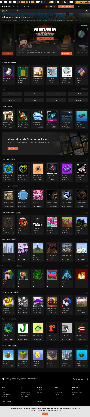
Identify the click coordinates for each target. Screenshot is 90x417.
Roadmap (39, 399)
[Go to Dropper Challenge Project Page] (52, 252)
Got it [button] (45, 413)
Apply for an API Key (24, 396)
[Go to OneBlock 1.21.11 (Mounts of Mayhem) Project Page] (23, 358)
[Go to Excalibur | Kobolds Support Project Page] (8, 225)
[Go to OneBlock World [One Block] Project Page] (81, 358)
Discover (8, 11)
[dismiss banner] (88, 2)
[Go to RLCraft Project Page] (81, 305)
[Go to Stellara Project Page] (52, 119)
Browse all (84, 89)
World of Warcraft (6, 394)
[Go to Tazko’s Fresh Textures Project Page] (37, 225)
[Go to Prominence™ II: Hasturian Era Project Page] (52, 305)
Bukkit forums (40, 401)
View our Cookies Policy (55, 410)
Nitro (73, 396)
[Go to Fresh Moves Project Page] (23, 278)
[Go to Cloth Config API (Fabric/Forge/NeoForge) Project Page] (37, 331)
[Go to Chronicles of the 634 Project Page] (52, 198)
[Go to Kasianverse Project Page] (37, 198)
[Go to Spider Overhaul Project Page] (81, 172)
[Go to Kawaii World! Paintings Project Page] (52, 225)
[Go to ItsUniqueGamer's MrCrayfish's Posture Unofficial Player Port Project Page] (37, 172)
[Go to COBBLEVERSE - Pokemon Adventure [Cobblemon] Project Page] (66, 305)
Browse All (15, 11)
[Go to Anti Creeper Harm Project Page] (23, 172)
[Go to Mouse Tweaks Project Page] (66, 331)
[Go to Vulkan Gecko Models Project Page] (23, 225)
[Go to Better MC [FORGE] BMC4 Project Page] (37, 305)
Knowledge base (58, 389)
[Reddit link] (87, 379)
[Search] (86, 11)
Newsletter (39, 396)
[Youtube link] (79, 379)
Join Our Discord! (41, 389)
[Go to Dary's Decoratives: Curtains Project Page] (23, 75)
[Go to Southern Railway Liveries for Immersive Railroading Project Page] (81, 225)
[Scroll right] (87, 160)
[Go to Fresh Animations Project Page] (8, 278)
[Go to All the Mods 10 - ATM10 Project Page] (8, 305)
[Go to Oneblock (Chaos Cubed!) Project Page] (8, 358)
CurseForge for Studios (77, 392)
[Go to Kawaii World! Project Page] (66, 225)
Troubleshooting (58, 392)
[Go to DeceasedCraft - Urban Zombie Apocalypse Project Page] (23, 305)
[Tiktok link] (76, 379)
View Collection (63, 53)
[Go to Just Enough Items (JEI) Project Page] (23, 331)
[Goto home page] (6, 6)
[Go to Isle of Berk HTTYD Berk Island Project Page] (52, 358)
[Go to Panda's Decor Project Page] (52, 75)
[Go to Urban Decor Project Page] (8, 75)
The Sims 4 (4, 396)
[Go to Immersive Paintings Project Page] (37, 75)
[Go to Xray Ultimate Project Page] (66, 278)
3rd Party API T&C (23, 399)
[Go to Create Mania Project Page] (23, 198)
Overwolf (74, 389)
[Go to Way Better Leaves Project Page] (8, 172)
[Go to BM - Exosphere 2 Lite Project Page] (66, 198)
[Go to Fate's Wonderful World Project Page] (8, 252)
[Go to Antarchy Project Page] (81, 119)
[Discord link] (82, 379)
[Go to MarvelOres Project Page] (66, 172)
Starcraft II (4, 399)
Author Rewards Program (25, 394)
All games (4, 389)
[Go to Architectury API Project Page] (52, 331)
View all (13, 159)
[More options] (87, 6)
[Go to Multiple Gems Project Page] (52, 172)
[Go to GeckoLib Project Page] (8, 331)
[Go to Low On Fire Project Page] (81, 278)
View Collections (13, 148)
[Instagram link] (74, 379)
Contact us (57, 394)
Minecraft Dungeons (6, 403)
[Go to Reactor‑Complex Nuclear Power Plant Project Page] (81, 252)
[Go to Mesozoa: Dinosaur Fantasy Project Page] (81, 198)
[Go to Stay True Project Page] (52, 278)
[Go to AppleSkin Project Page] (81, 331)
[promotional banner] (45, 2)
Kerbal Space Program (6, 401)
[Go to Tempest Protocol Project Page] (37, 119)
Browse (15, 6)
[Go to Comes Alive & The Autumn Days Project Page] (8, 198)
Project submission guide (25, 392)
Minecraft (4, 392)
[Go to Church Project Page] (37, 252)
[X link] (84, 379)
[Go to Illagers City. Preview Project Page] (66, 252)
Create (22, 6)
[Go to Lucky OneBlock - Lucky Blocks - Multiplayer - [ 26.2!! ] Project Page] (37, 358)
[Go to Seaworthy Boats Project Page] (66, 119)
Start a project (23, 389)
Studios (29, 6)
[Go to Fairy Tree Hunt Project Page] (23, 252)
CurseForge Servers (41, 403)
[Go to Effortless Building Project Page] (66, 75)
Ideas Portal (39, 392)
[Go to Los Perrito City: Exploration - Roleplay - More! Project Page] (66, 358)
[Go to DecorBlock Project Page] (81, 75)
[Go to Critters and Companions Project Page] (8, 119)
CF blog (38, 394)
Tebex (73, 394)
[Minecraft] (3, 11)
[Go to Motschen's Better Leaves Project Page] (37, 278)
